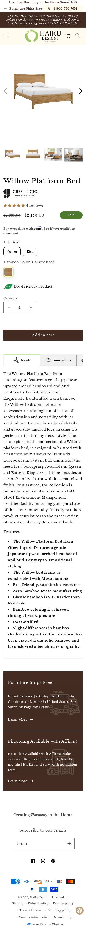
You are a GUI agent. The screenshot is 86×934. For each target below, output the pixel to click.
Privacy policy (63, 903)
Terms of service (31, 910)
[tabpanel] (43, 512)
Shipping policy (59, 910)
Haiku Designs (40, 897)
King (30, 250)
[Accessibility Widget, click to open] (80, 911)
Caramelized (8, 272)
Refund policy (38, 903)
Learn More (17, 720)
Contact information (34, 917)
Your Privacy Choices (48, 924)
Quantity (10, 298)
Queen (12, 250)
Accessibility (62, 917)
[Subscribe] (69, 843)
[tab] (21, 360)
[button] (6, 36)
